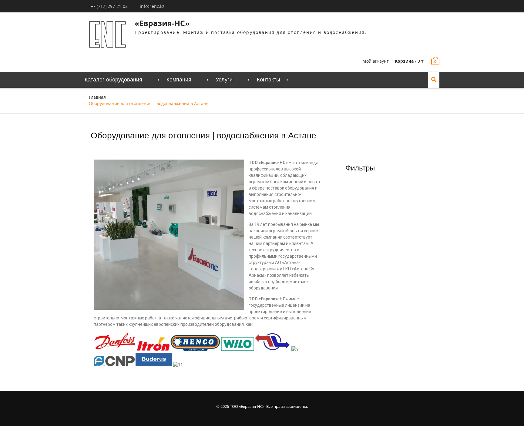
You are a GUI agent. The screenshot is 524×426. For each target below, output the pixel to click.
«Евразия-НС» (162, 23)
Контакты (268, 80)
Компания (178, 80)
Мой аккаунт (375, 61)
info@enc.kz (152, 6)
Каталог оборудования (113, 80)
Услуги (224, 80)
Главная (97, 97)
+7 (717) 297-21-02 (109, 6)
